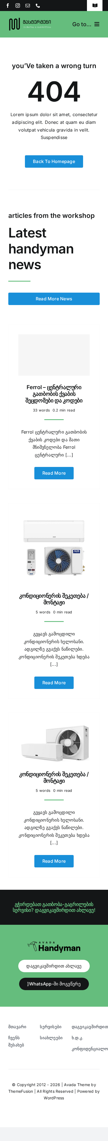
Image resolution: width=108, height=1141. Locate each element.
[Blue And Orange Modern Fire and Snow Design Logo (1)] (30, 19)
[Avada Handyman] (54, 943)
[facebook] (8, 5)
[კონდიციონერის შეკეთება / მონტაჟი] (54, 516)
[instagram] (18, 5)
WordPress (54, 1097)
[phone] (38, 5)
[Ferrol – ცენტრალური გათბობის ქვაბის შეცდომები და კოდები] (54, 355)
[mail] (27, 5)
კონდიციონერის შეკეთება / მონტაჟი (54, 599)
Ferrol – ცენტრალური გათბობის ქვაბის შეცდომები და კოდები (53, 394)
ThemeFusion (20, 1091)
